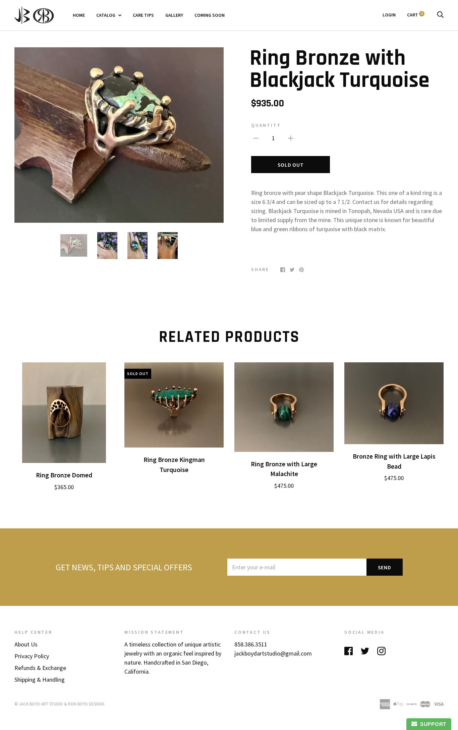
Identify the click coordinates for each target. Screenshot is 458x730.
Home (79, 15)
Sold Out (291, 164)
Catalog (106, 15)
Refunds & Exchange (40, 668)
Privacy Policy (31, 656)
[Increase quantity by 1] (290, 137)
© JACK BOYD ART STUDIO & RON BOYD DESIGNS (59, 704)
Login (389, 15)
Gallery (174, 15)
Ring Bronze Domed (64, 475)
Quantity (265, 125)
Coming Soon (209, 15)
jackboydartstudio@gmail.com (273, 653)
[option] (119, 135)
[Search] (440, 15)
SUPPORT (431, 724)
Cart (415, 15)
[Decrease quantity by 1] (256, 137)
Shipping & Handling (39, 679)
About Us (26, 644)
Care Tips (143, 15)
